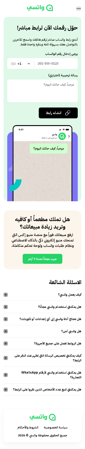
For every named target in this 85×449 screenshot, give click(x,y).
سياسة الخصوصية (56, 427)
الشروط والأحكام (27, 427)
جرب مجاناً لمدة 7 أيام (42, 259)
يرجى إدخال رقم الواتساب (61, 53)
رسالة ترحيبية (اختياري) (63, 75)
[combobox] (20, 63)
